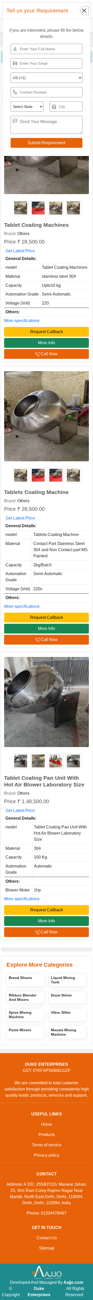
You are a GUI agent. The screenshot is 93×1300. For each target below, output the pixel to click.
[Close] (84, 10)
